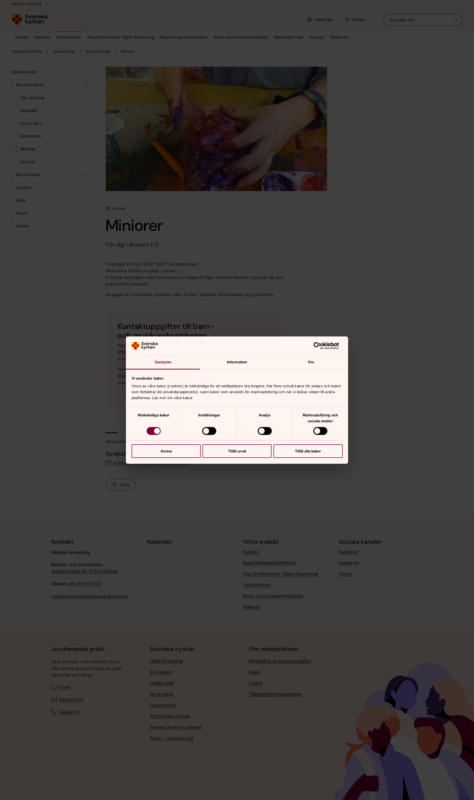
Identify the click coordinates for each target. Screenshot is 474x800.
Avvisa (166, 451)
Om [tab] (311, 362)
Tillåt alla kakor (308, 451)
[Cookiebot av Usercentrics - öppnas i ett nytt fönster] (321, 346)
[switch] (209, 431)
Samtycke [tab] (163, 362)
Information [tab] (237, 362)
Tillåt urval (237, 451)
